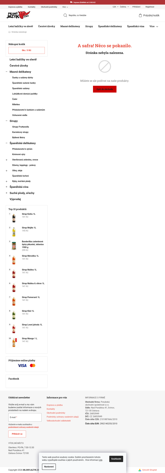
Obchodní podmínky (49, 7)
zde (100, 460)
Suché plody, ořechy (22, 193)
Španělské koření (20, 176)
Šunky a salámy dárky (22, 77)
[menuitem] (20, 26)
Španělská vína (19, 186)
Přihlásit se (17, 434)
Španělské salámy (20, 88)
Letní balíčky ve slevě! (23, 59)
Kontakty (31, 7)
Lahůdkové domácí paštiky (24, 94)
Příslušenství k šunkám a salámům (28, 110)
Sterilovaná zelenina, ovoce (25, 159)
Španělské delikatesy (23, 143)
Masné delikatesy (20, 71)
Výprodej (15, 199)
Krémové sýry (18, 154)
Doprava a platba (15, 7)
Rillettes (16, 104)
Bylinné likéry (18, 137)
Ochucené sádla (19, 115)
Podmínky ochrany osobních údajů (63, 417)
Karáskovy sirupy (20, 132)
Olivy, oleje (17, 170)
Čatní (14, 99)
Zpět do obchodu (105, 89)
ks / (26, 50)
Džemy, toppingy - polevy (24, 165)
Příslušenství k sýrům (22, 149)
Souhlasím (116, 459)
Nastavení (49, 466)
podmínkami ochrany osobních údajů (23, 427)
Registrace (150, 7)
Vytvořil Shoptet (149, 470)
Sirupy (14, 121)
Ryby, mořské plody (21, 181)
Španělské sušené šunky (24, 83)
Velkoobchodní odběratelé (59, 420)
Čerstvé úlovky (19, 65)
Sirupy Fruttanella (20, 127)
